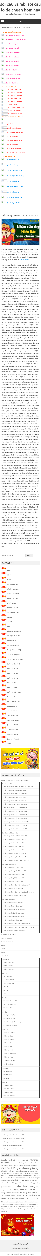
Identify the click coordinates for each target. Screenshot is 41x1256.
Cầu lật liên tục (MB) (14, 650)
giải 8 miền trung (12, 165)
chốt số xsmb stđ (10, 322)
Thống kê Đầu (12, 682)
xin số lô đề (4, 1211)
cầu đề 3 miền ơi (12, 273)
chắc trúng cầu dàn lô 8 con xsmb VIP (15, 839)
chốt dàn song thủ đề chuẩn (25, 312)
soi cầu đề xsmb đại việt (23, 483)
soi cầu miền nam (33, 1209)
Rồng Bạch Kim (29, 1192)
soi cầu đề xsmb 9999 (18, 481)
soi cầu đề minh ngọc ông (20, 426)
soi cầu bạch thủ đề (10, 1202)
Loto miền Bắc (12, 711)
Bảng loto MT (7, 1074)
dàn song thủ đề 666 (19, 332)
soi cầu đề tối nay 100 (8, 452)
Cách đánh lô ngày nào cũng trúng (19, 1168)
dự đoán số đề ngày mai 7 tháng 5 (15, 1183)
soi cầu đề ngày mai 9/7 (12, 436)
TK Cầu (4, 1012)
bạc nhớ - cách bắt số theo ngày (13, 1160)
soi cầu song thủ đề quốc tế (29, 507)
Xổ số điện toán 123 (13, 636)
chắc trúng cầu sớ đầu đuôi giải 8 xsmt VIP (16, 885)
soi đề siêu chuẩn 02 (30, 528)
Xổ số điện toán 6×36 (10, 1001)
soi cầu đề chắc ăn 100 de (10, 397)
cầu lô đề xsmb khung (6, 1173)
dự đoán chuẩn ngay (33, 1178)
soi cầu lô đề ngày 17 (20, 502)
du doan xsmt (31, 1176)
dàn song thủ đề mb (25, 353)
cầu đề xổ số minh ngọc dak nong (22, 286)
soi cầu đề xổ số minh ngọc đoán (25, 470)
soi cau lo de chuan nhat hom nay (26, 496)
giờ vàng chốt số (7, 1187)
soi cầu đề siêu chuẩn (24, 444)
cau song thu (32, 293)
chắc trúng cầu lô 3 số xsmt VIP (13, 881)
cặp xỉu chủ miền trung (14, 170)
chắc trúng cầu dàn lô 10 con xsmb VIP (15, 825)
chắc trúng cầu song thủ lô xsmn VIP (14, 930)
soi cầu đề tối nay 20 (22, 452)
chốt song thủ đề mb (14, 325)
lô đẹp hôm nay (24, 1186)
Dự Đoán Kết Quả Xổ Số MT (17, 1178)
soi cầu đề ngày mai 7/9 (18, 434)
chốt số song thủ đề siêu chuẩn (11, 319)
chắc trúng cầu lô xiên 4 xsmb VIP (13, 850)
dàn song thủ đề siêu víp (9, 366)
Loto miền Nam (12, 715)
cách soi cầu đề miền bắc (12, 267)
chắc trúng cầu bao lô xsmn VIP (13, 906)
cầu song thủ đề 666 (12, 299)
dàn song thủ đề (28, 330)
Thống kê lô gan (12, 668)
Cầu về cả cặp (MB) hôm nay (12, 1022)
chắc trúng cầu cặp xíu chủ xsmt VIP (14, 871)
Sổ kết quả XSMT (13, 598)
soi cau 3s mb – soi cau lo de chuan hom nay (15, 780)
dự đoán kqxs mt (19, 1180)
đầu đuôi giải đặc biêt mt (15, 203)
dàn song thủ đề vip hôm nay (18, 371)
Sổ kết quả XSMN (13, 593)
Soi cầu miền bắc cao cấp (16, 265)
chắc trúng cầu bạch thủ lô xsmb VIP (14, 800)
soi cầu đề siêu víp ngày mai (30, 449)
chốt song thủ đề (21, 322)
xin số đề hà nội (17, 543)
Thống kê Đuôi (12, 687)
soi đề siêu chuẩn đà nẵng (23, 530)
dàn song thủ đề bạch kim (13, 335)
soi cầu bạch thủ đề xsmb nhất (15, 392)
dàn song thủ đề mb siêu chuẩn (25, 356)
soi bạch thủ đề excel (8, 384)
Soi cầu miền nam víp (8, 899)
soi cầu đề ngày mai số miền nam (15, 442)
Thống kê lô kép (12, 678)
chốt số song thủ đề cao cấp (14, 317)
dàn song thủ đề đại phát (25, 340)
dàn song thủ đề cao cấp (30, 335)
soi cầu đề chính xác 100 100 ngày (19, 403)
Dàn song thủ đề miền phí (10, 361)
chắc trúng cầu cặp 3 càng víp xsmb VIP (15, 804)
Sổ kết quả (5, 959)
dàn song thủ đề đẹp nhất (23, 343)
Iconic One (10, 1254)
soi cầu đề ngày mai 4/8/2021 (19, 431)
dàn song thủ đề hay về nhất (15, 348)
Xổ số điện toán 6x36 (14, 631)
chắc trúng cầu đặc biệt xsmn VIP (13, 913)
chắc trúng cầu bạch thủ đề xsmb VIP (15, 793)
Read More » (25, 260)
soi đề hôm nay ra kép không (14, 528)
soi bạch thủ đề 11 (31, 382)
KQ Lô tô (5, 1068)
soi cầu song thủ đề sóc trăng (11, 509)
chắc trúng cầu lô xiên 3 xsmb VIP (13, 846)
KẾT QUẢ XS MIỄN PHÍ (8, 934)
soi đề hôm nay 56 (20, 525)
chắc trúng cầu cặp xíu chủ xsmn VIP (14, 909)
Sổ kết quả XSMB (13, 589)
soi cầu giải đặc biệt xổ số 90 (17, 489)
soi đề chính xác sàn (32, 522)
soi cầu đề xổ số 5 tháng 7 (25, 463)
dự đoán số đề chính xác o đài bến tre (19, 374)
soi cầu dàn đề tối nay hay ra (22, 1204)
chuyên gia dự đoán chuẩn (26, 1163)
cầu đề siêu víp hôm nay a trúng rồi (26, 275)
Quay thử (5, 1082)
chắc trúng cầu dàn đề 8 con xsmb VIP (15, 814)
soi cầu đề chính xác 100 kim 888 (24, 405)
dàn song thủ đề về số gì (24, 369)
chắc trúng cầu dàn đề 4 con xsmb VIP (15, 807)
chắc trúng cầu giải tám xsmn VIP (13, 916)
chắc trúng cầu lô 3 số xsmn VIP (13, 920)
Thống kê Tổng (12, 697)
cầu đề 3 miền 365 (11, 270)
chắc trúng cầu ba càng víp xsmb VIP (14, 790)
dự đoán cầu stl (6, 1180)
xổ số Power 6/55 (13, 612)
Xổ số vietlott (7, 976)
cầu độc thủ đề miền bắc (19, 293)
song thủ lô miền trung (14, 197)
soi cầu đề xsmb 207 (11, 478)
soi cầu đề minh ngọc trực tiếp (21, 429)
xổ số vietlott (11, 603)
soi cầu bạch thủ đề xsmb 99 (21, 387)
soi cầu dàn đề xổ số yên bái (21, 1206)
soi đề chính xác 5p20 (24, 520)
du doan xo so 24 (30, 1173)
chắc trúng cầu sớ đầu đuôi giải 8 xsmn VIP (16, 923)
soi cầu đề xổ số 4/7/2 (8, 463)
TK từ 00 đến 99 (12, 706)
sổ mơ (3, 1100)
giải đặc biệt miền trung (15, 186)
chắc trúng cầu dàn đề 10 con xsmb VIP (15, 818)
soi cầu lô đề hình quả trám (19, 499)
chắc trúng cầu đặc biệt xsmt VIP (13, 874)
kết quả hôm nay (12, 584)
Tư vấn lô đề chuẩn (7, 942)
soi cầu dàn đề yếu (19, 395)
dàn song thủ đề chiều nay (10, 338)
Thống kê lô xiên (12, 673)
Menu (20, 21)
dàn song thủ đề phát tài (26, 361)
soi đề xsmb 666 (26, 533)
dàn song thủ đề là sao (11, 353)
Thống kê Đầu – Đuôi (14, 692)
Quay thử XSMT (12, 734)
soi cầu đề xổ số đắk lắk (21, 465)
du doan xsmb (21, 1176)
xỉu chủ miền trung (13, 159)
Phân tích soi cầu (6, 938)
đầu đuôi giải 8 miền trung (15, 175)
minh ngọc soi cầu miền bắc (30, 379)
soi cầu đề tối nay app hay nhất (18, 455)
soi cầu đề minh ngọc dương (20, 423)
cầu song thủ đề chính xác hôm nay (18, 304)
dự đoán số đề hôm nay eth (22, 377)
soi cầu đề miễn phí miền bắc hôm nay (18, 421)
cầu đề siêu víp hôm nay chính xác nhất (14, 278)
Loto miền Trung (13, 720)
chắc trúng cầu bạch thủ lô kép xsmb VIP (16, 797)
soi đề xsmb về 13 (18, 538)
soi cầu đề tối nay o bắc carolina (17, 457)
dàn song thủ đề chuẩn (26, 338)
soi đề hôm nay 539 (8, 525)
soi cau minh (22, 504)
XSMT (9, 579)
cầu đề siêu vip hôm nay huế (20, 280)
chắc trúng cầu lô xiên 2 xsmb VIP (13, 843)
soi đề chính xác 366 (31, 517)
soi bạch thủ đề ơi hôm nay (24, 384)
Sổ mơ (9, 743)
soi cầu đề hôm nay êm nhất (22, 408)
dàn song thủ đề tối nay (25, 366)
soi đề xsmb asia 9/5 (16, 535)
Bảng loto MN (7, 1078)
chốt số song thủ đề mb (31, 317)
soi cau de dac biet (32, 395)
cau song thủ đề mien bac (24, 306)
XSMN (9, 575)
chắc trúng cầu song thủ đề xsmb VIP (20, 215)
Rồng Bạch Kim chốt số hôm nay (11, 1195)
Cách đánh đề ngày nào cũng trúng (14, 1171)
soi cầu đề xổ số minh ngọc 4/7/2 (18, 468)
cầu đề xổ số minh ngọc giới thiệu (15, 291)
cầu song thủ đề (22, 296)
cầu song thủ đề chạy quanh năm (12, 301)
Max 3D (9, 617)
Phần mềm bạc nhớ (16, 1193)
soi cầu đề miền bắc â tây (15, 413)
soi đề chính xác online (18, 522)
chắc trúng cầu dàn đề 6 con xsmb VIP (15, 811)
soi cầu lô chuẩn (9, 1209)
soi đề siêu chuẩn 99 (8, 530)
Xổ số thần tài (12, 640)
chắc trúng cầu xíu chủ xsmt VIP (13, 888)
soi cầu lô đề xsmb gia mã (21, 1209)
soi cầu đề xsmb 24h (25, 478)
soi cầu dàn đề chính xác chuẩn (26, 1202)
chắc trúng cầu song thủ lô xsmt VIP (14, 895)
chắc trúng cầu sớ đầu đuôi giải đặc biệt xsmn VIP (19, 927)
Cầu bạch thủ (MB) (13, 645)
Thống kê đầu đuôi (13, 664)
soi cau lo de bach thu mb (28, 494)
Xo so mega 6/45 (12, 607)
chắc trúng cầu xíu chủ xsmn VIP (13, 902)
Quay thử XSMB (12, 725)
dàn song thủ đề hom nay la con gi (15, 351)
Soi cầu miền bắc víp (31, 265)
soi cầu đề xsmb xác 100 (23, 486)
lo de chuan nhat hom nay (12, 379)
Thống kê (10, 626)
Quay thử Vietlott (13, 739)
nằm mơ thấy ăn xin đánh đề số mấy (13, 382)
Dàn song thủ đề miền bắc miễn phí (27, 358)
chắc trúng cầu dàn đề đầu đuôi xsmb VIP (16, 822)
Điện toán (5, 998)
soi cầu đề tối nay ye (31, 460)
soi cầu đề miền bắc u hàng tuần (24, 416)
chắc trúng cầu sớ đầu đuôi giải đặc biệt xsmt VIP (18, 892)
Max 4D (9, 622)
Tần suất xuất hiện (13, 701)
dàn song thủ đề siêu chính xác (29, 364)
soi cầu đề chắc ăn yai (22, 400)
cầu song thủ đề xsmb (19, 309)
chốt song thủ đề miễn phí (16, 327)
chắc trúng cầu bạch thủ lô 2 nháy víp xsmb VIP (18, 786)
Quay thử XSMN (12, 729)
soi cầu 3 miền (28, 1195)
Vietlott (4, 973)
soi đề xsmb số (6, 538)
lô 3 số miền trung (13, 181)
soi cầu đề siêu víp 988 (13, 449)
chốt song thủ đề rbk (31, 327)
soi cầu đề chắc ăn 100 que (27, 397)
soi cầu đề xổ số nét (26, 473)
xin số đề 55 (8, 543)
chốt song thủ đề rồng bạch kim (12, 330)
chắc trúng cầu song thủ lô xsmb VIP (14, 857)
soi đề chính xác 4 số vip (9, 520)
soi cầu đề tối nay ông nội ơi (15, 460)
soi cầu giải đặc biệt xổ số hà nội (22, 491)
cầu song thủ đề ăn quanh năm (29, 299)
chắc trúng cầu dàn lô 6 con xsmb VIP (15, 836)
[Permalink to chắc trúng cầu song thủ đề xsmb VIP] (20, 245)
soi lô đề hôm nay (10, 541)
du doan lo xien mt (18, 1173)
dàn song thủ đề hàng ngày (18, 345)
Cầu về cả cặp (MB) (13, 654)
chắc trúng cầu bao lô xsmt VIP (13, 867)
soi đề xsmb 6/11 (14, 533)
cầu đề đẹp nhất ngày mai (26, 273)
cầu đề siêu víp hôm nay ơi (22, 283)
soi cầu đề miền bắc (21, 410)
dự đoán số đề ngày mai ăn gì (32, 1183)
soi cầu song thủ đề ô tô (11, 507)
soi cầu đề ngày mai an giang (13, 439)
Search (29, 555)
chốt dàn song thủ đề (8, 312)
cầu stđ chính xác (32, 309)
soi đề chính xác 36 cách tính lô (14, 517)
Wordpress (30, 1254)
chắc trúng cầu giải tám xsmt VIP (13, 878)
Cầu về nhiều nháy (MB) (15, 659)
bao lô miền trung (13, 192)
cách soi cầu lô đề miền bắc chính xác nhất (27, 1165)
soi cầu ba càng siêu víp (13, 1199)
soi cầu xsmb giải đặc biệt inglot (21, 512)
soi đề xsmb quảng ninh (31, 535)
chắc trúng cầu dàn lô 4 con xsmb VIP (15, 829)
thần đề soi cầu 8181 (23, 541)
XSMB (9, 570)
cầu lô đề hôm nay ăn (32, 1171)
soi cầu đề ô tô (12, 444)
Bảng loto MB (7, 1071)
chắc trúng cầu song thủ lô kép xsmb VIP (16, 860)
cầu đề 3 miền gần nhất (25, 270)
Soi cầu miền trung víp (9, 864)
